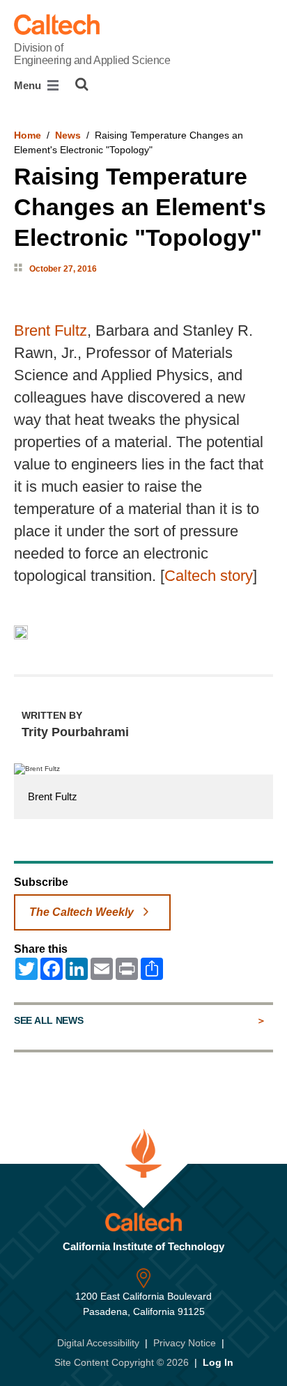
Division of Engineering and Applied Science (92, 54)
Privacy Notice (184, 1342)
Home (27, 135)
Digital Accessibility (98, 1342)
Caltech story (208, 575)
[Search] (81, 84)
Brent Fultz (50, 330)
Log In (218, 1362)
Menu (29, 85)
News (68, 135)
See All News (48, 1020)
